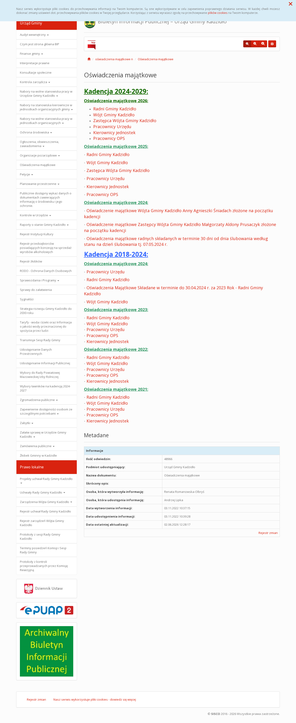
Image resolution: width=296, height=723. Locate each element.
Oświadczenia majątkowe (38, 165)
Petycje (25, 174)
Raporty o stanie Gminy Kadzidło (43, 225)
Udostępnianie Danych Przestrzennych (36, 351)
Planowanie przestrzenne (38, 184)
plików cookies (218, 13)
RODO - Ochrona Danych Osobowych (46, 271)
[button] (291, 3)
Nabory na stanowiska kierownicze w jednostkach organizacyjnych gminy (46, 107)
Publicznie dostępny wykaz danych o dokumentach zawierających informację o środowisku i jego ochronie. (45, 199)
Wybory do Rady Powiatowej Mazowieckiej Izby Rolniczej (40, 375)
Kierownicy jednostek (114, 132)
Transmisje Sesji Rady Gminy (40, 340)
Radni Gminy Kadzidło (114, 108)
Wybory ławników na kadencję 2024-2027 (45, 388)
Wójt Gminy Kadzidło (107, 162)
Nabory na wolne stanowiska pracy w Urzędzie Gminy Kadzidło (46, 93)
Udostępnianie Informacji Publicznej (45, 363)
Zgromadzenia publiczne (38, 400)
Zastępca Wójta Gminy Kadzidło (118, 170)
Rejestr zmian (268, 533)
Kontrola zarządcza (34, 82)
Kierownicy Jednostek (107, 186)
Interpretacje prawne (34, 63)
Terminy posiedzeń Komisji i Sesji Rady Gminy (43, 550)
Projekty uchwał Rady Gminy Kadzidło (46, 479)
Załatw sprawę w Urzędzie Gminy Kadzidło (43, 434)
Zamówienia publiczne (36, 446)
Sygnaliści (27, 299)
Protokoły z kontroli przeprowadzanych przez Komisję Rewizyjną (44, 566)
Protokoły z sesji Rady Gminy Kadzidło (40, 536)
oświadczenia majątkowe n (114, 59)
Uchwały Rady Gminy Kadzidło (41, 492)
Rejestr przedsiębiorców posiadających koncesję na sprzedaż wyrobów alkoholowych (45, 247)
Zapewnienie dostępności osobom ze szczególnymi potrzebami (46, 411)
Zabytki (25, 423)
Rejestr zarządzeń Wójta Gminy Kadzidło (42, 523)
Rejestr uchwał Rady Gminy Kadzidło (45, 511)
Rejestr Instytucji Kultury (36, 234)
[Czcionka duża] (263, 43)
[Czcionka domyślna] (247, 43)
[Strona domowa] (88, 59)
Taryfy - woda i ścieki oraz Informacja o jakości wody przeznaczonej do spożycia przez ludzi (46, 326)
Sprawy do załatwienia (36, 290)
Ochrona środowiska (35, 132)
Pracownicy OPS (102, 194)
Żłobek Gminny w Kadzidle (38, 455)
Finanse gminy (30, 53)
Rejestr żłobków (31, 261)
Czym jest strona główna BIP (39, 44)
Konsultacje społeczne (36, 72)
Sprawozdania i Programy (38, 280)
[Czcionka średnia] (255, 43)
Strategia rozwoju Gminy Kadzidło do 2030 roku (46, 311)
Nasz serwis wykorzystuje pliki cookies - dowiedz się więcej (94, 699)
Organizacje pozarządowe (39, 155)
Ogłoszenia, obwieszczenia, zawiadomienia (39, 144)
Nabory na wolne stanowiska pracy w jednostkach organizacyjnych (46, 121)
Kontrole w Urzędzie (34, 215)
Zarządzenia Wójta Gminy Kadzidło (45, 502)
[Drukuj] (272, 43)
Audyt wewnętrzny (33, 35)
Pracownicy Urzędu (112, 126)
